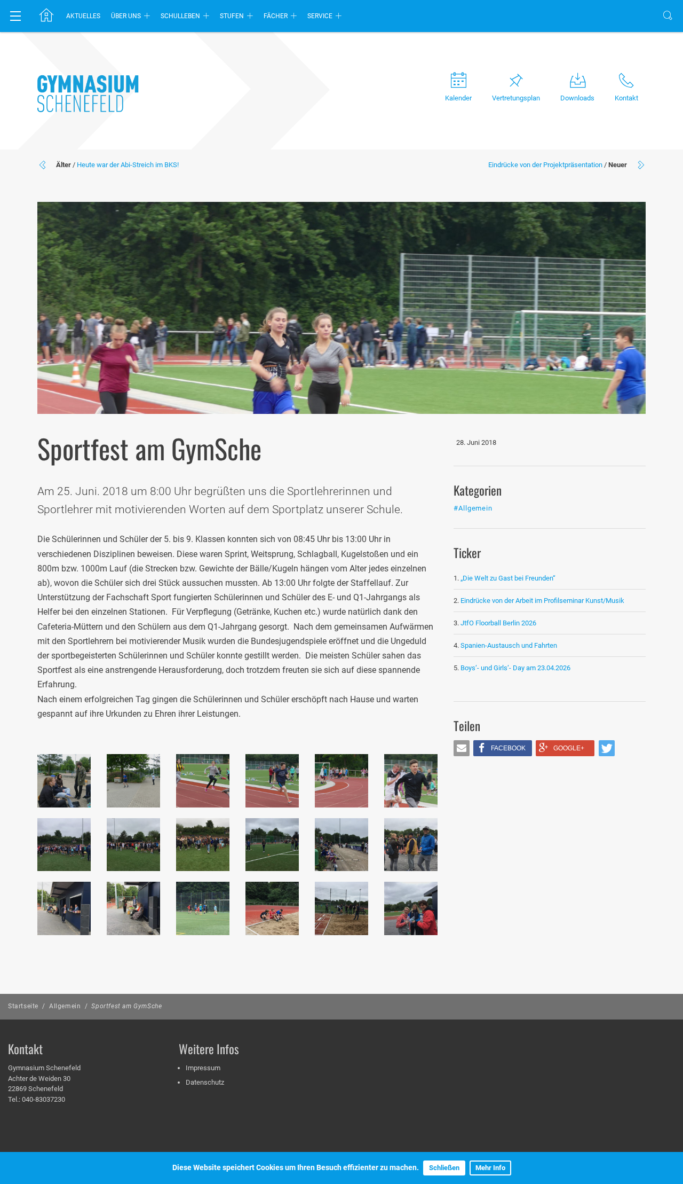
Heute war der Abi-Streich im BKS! (128, 165)
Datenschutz (205, 1082)
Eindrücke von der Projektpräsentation (545, 165)
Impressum (203, 1068)
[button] (462, 748)
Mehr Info (490, 1168)
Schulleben (180, 16)
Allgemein (65, 1006)
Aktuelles (83, 16)
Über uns (126, 16)
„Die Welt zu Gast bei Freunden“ (508, 578)
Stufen (232, 16)
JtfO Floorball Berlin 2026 (498, 623)
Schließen (444, 1168)
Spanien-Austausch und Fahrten (508, 645)
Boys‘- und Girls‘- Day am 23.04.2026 (515, 668)
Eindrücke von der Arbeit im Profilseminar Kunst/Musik (542, 601)
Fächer (276, 16)
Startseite (23, 1006)
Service (319, 16)
